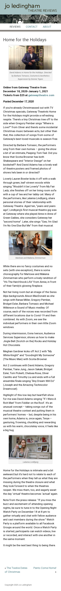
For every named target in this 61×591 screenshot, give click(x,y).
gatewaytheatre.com (41, 95)
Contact (32, 26)
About (47, 26)
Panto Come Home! (44, 567)
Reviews (15, 26)
